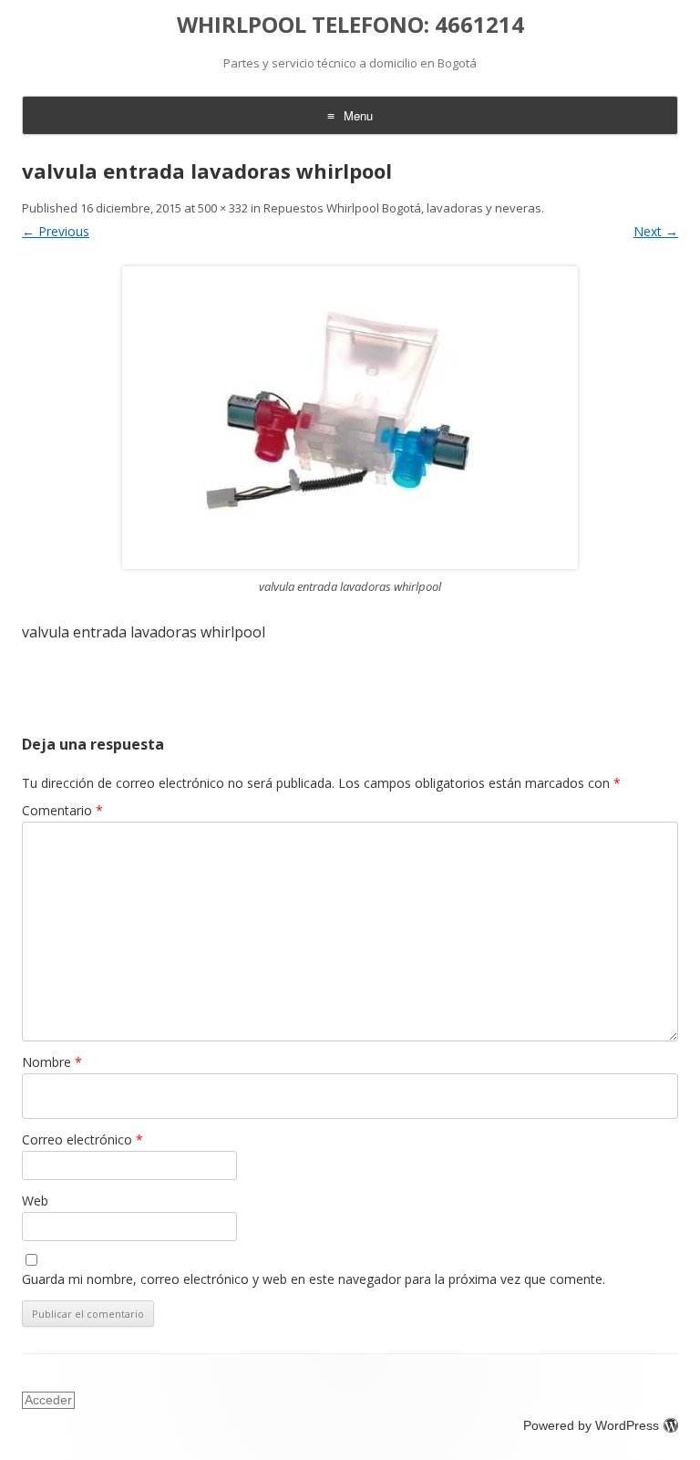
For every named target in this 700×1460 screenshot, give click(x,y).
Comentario (62, 810)
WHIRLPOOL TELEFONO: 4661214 (350, 25)
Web (35, 1200)
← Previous (55, 231)
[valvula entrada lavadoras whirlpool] (350, 417)
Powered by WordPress (591, 1425)
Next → (655, 231)
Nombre (52, 1062)
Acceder (48, 1400)
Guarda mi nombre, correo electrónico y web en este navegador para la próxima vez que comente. (313, 1279)
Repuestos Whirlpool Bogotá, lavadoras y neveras (402, 208)
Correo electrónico (82, 1139)
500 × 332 (223, 208)
